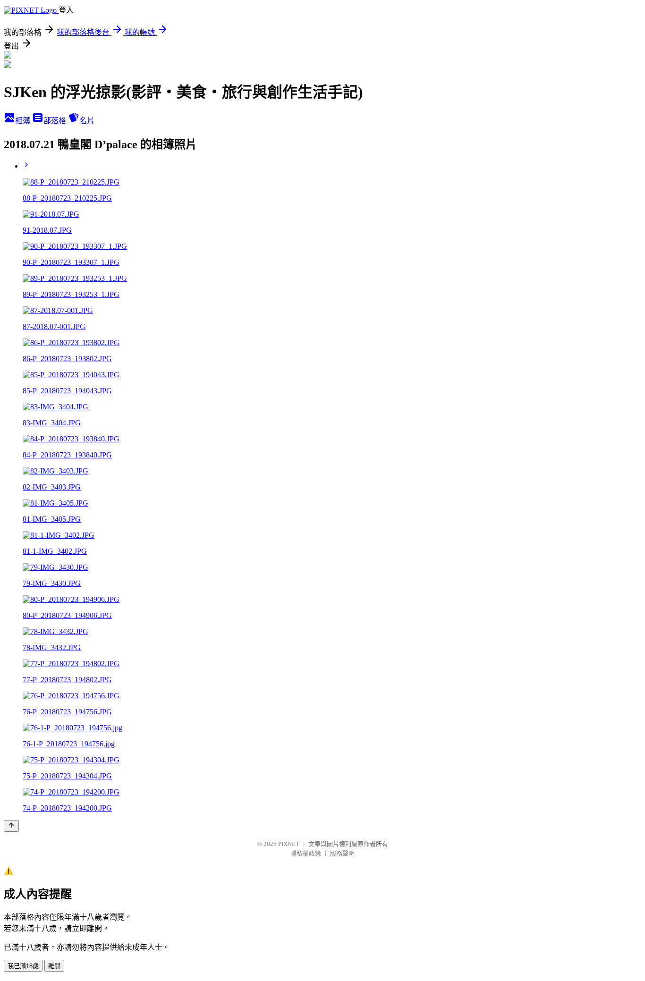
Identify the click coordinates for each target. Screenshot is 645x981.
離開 (54, 966)
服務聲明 (342, 853)
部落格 (55, 121)
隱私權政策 (305, 853)
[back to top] (11, 826)
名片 (86, 121)
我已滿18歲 (23, 966)
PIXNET (288, 843)
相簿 (23, 121)
